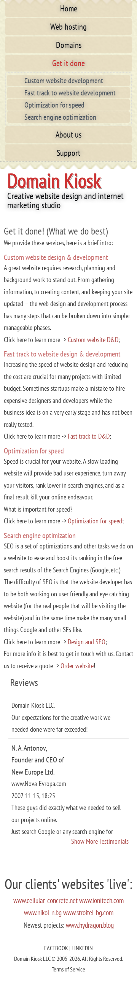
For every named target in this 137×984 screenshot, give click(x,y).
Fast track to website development (70, 93)
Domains (68, 45)
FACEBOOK (56, 948)
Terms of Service (68, 969)
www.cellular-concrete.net (45, 900)
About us (68, 134)
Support (68, 152)
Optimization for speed (54, 105)
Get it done (68, 63)
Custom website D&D (93, 339)
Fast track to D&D (89, 436)
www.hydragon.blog (90, 925)
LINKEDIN (82, 948)
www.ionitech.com (101, 900)
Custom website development (63, 81)
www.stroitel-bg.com (88, 912)
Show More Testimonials (100, 841)
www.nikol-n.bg (43, 912)
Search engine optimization (60, 117)
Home (68, 8)
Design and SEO (86, 641)
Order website (77, 665)
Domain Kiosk (54, 180)
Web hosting (68, 26)
